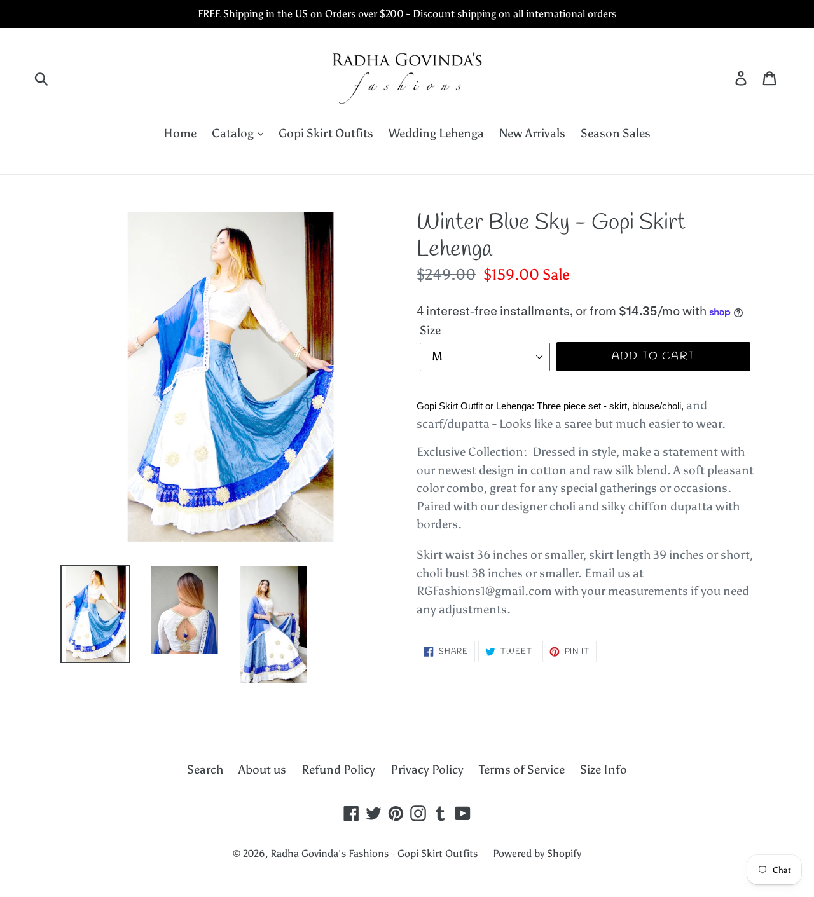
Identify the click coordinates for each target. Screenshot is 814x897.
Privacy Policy (427, 769)
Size (430, 330)
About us (262, 769)
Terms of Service (522, 769)
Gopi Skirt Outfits (326, 133)
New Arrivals (532, 133)
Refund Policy (338, 769)
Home (180, 133)
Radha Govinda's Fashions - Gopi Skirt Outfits (374, 853)
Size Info (603, 769)
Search (205, 769)
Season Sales (616, 133)
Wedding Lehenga (436, 133)
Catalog (234, 133)
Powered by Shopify (537, 853)
